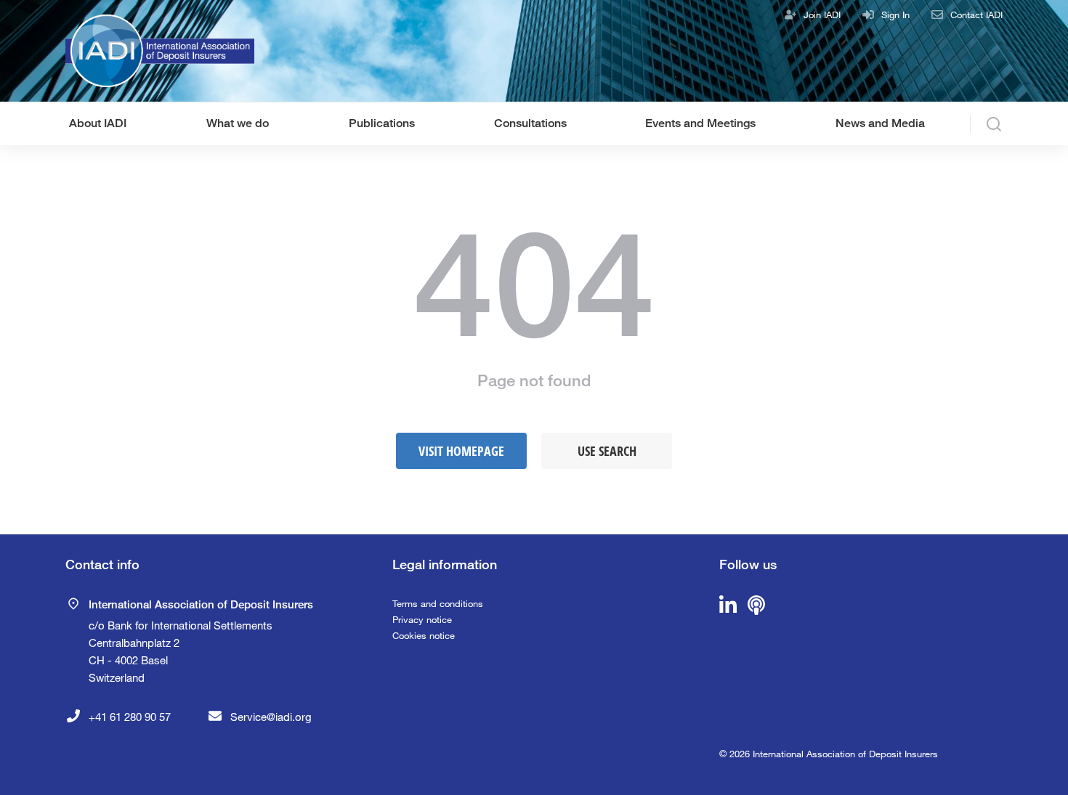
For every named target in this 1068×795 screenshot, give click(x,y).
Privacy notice (422, 619)
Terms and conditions (437, 603)
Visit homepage (461, 451)
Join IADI (822, 14)
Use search (607, 451)
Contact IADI (976, 14)
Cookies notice (423, 635)
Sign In (895, 14)
